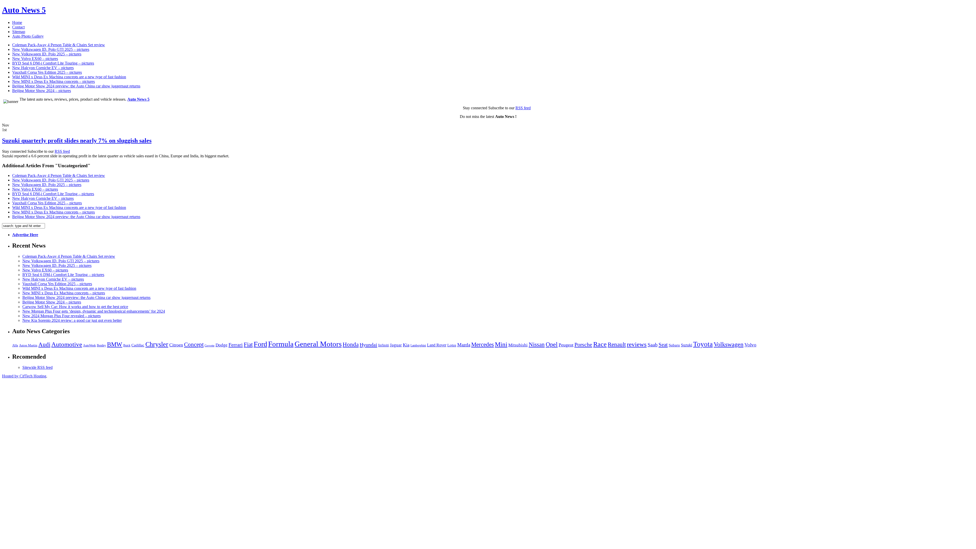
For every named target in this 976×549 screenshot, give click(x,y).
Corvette (210, 345)
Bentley (101, 345)
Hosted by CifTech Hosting (24, 376)
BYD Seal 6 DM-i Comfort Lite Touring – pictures (53, 63)
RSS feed (523, 108)
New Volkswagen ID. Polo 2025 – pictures (46, 54)
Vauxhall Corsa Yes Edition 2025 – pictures (47, 72)
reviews (637, 344)
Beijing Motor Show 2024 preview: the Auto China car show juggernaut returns (76, 86)
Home (17, 22)
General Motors (318, 344)
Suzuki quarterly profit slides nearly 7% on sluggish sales (76, 140)
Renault (617, 344)
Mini (501, 344)
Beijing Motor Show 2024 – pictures (41, 90)
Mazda (463, 344)
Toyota (703, 344)
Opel (552, 344)
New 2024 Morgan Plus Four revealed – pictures (61, 316)
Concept (194, 344)
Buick (126, 345)
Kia (406, 344)
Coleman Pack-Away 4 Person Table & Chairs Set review (58, 45)
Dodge (221, 345)
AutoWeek (89, 345)
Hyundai (368, 344)
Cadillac (137, 345)
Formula (281, 344)
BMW (114, 344)
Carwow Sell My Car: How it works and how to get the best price (75, 306)
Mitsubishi (518, 345)
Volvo (750, 344)
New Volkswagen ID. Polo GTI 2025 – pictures (50, 49)
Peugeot (566, 344)
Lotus (451, 345)
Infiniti (383, 345)
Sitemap (18, 31)
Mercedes (482, 344)
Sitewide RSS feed (37, 367)
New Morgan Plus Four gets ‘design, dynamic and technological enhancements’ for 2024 (93, 311)
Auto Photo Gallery (28, 36)
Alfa (15, 345)
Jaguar (396, 345)
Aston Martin (28, 345)
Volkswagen (728, 344)
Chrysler (156, 344)
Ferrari (235, 344)
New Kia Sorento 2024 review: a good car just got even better (72, 320)
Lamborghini (418, 345)
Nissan (537, 344)
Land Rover (436, 345)
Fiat (248, 344)
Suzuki (686, 345)
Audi (44, 344)
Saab (653, 344)
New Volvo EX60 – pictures (35, 58)
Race (600, 344)
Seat (663, 345)
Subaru (674, 345)
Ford (260, 344)
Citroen (176, 344)
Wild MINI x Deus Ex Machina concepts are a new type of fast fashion (69, 77)
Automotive (66, 344)
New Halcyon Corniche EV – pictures (43, 68)
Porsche (583, 344)
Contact (18, 27)
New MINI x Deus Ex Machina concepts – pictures (53, 81)
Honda (351, 344)
